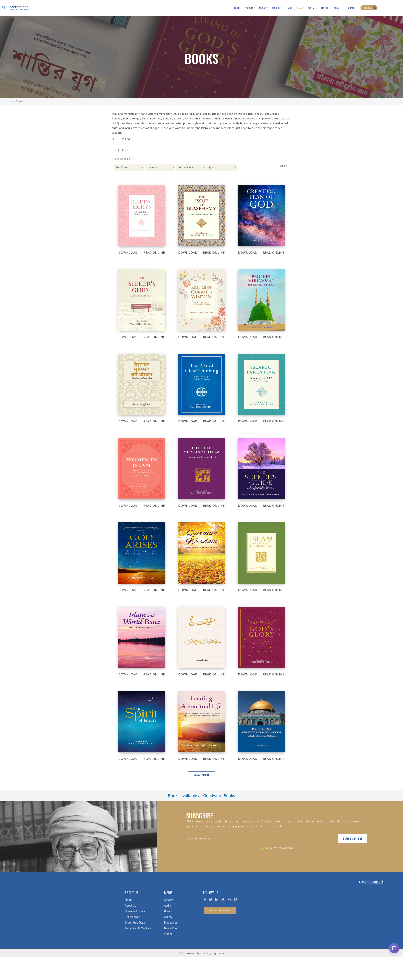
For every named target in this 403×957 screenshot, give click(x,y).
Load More (201, 774)
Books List (123, 139)
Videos (169, 933)
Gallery (168, 916)
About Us (131, 905)
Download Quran (135, 911)
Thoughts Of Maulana (138, 928)
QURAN (262, 8)
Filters (122, 150)
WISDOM (249, 8)
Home (10, 101)
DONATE (369, 8)
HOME (237, 8)
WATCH (311, 8)
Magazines (171, 922)
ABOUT (337, 8)
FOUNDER (276, 8)
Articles (169, 899)
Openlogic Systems (212, 953)
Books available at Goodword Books (201, 795)
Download (128, 253)
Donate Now (220, 910)
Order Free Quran (136, 922)
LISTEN (324, 8)
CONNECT (351, 8)
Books (168, 911)
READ (299, 8)
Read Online (154, 253)
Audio (168, 905)
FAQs (289, 8)
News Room (172, 928)
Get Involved (133, 916)
